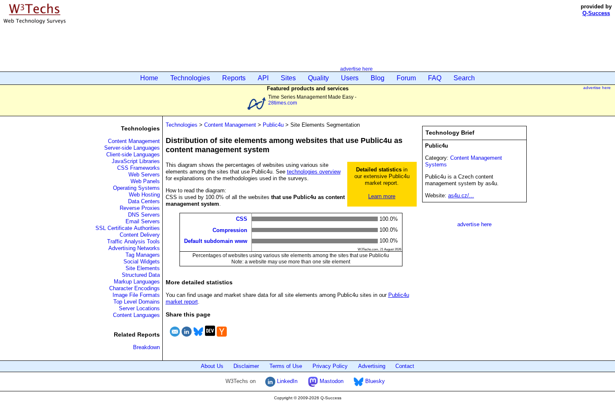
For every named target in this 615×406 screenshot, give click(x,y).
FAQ (434, 78)
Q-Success (596, 13)
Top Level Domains (136, 302)
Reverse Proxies (140, 208)
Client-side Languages (133, 154)
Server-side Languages (132, 148)
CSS (241, 219)
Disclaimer (246, 366)
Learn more (381, 196)
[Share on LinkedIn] (186, 338)
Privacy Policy (330, 366)
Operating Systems (136, 188)
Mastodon (330, 381)
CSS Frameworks (138, 168)
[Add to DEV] (210, 338)
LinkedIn (286, 381)
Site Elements (143, 268)
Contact (404, 366)
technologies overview (314, 172)
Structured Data (141, 275)
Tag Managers (143, 255)
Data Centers (144, 201)
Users (350, 78)
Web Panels (145, 181)
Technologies (190, 78)
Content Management (134, 141)
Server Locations (139, 308)
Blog (377, 78)
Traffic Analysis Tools (133, 241)
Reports (234, 78)
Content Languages (136, 315)
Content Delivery (140, 235)
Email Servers (143, 221)
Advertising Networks (134, 248)
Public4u (273, 125)
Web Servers (144, 174)
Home (149, 78)
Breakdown (146, 347)
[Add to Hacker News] (222, 338)
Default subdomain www (215, 241)
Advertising (371, 366)
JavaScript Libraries (136, 161)
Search (464, 78)
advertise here (356, 68)
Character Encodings (134, 288)
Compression (230, 230)
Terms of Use (285, 366)
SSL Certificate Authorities (127, 228)
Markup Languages (137, 281)
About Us (212, 366)
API (263, 78)
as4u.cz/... (461, 195)
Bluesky (374, 381)
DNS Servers (144, 215)
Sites (288, 78)
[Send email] (175, 338)
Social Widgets (141, 261)
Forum (406, 78)
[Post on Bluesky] (198, 338)
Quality (318, 78)
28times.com (282, 102)
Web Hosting (144, 195)
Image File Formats (136, 295)
